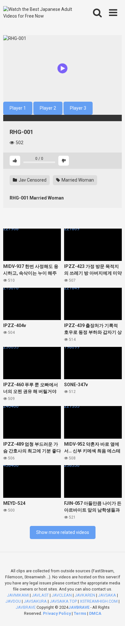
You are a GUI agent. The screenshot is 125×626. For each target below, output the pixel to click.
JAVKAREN (85, 595)
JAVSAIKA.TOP (63, 601)
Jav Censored (32, 180)
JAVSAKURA (35, 601)
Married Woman (77, 180)
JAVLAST (40, 595)
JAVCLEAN (62, 595)
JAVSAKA (107, 595)
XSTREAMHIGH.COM (99, 601)
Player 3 (78, 108)
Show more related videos (62, 532)
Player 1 (18, 108)
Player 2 (48, 108)
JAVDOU (13, 601)
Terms (80, 613)
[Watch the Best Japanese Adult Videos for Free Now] (38, 13)
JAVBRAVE (26, 607)
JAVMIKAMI (18, 595)
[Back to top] (113, 613)
